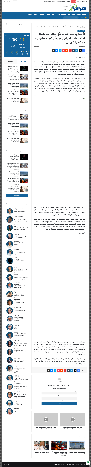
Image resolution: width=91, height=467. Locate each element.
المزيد (30, 14)
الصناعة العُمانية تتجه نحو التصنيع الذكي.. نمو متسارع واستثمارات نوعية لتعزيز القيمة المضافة (59, 452)
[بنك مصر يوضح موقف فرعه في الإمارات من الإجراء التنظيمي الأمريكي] (77, 445)
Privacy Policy (83, 464)
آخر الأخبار (10, 61)
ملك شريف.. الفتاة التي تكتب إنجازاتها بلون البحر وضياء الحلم (20, 303)
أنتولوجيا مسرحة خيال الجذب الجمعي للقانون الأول (19, 404)
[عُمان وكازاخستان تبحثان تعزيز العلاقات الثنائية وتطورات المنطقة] (41, 445)
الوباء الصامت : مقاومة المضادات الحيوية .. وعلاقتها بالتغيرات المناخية (20, 396)
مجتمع (48, 14)
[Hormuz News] (75, 8)
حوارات (58, 14)
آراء (69, 14)
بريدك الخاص (59, 395)
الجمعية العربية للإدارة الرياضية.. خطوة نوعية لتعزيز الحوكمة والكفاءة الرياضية (20, 295)
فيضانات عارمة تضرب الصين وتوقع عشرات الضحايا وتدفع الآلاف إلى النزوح (56, 1)
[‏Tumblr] (73, 50)
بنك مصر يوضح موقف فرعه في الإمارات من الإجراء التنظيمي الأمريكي (77, 451)
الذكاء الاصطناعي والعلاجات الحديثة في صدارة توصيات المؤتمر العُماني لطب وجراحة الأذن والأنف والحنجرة (13, 77)
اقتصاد (73, 14)
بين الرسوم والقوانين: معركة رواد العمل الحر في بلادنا (20, 286)
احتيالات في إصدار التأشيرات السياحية (19, 212)
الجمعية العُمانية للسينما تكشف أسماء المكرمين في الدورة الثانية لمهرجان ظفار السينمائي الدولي (13, 69)
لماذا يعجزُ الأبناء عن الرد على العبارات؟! (19, 253)
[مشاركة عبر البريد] (53, 50)
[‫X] (80, 50)
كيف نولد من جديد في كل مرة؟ (20, 352)
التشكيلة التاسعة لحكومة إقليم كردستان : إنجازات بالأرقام (20, 360)
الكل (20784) (17, 195)
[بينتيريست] (70, 50)
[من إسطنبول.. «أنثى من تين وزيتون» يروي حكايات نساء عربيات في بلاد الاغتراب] (24, 100)
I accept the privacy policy (59, 401)
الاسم (59, 390)
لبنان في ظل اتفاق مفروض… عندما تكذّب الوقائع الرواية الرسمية (21, 228)
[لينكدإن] (76, 50)
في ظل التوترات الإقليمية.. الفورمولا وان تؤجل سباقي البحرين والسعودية (21, 270)
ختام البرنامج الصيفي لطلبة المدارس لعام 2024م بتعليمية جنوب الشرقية (21, 379)
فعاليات (36, 14)
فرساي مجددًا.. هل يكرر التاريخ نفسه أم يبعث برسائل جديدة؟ (21, 236)
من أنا (15, 411)
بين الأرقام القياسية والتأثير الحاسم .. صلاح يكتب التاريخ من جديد (20, 334)
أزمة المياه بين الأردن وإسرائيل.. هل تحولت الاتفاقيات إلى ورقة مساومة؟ (21, 220)
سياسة (79, 14)
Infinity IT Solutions (75, 464)
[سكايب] (60, 50)
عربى (78, 26)
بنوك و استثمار (70, 26)
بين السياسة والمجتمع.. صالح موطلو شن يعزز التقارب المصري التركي (21, 278)
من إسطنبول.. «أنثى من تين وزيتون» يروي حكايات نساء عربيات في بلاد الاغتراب (13, 100)
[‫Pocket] (63, 50)
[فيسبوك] (83, 50)
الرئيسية (84, 14)
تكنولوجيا (42, 14)
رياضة (53, 14)
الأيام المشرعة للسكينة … (19, 261)
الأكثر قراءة (23, 61)
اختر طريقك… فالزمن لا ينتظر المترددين (19, 327)
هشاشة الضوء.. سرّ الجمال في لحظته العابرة (19, 319)
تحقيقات (64, 14)
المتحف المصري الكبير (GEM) (19, 310)
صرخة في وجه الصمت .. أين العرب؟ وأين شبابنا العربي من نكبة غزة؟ (20, 344)
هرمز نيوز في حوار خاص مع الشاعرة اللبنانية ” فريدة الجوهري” (20, 387)
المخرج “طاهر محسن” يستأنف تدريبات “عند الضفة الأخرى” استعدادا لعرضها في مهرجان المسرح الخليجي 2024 (19, 370)
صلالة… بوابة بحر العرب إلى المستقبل (19, 243)
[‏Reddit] (66, 50)
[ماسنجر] (56, 50)
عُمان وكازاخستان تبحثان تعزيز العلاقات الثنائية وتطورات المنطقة (42, 451)
